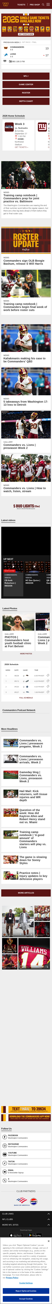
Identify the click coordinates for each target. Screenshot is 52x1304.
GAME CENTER (26, 84)
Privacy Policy (33, 1277)
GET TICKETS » (21, 147)
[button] (26, 548)
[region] (26, 1272)
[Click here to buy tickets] (48, 682)
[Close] (49, 1244)
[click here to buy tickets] (48, 676)
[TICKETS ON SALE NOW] (26, 19)
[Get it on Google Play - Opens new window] (35, 1236)
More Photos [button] (26, 654)
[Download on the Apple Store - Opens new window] (16, 1235)
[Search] (43, 4)
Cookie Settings (26, 1283)
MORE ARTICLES (26, 893)
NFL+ (26, 76)
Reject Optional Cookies (26, 1291)
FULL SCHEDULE (26, 698)
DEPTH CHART (26, 101)
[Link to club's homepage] (5, 3)
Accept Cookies (26, 1299)
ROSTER (26, 93)
